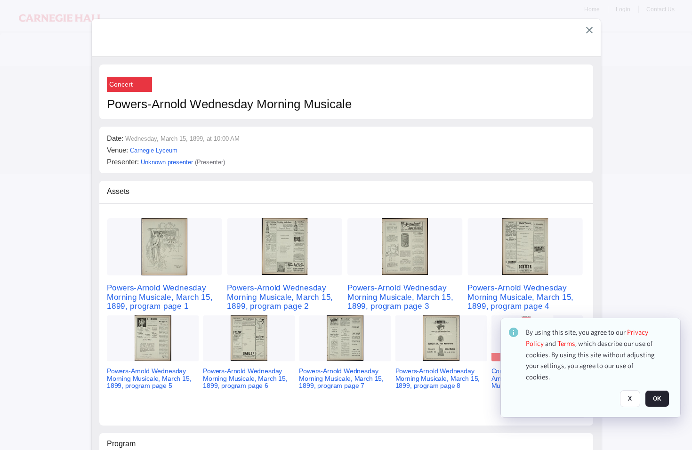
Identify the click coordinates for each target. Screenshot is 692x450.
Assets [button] (118, 191)
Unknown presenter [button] (167, 162)
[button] (589, 30)
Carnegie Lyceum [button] (153, 150)
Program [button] (121, 444)
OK (657, 398)
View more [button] (562, 410)
